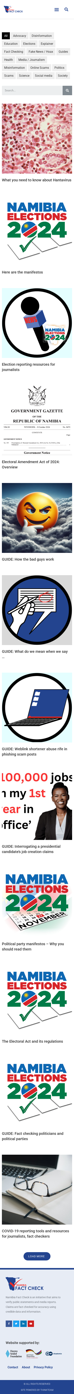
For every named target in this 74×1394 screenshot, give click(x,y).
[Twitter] (16, 1324)
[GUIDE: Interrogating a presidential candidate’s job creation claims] (37, 805)
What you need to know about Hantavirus (36, 180)
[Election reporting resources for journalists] (37, 323)
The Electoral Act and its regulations (32, 1041)
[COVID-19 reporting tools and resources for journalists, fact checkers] (37, 1190)
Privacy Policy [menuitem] (43, 1367)
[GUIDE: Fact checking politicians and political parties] (37, 1092)
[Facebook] (9, 1324)
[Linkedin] (23, 1324)
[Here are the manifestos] (37, 231)
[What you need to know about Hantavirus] (37, 139)
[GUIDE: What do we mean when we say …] (37, 610)
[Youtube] (31, 1324)
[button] (56, 9)
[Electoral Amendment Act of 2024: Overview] (37, 420)
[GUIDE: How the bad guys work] (37, 518)
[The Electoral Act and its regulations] (37, 1000)
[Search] (67, 90)
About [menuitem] (26, 1367)
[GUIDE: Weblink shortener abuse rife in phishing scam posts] (37, 708)
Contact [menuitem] (13, 1367)
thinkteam (46, 1390)
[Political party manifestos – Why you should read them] (37, 902)
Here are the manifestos (22, 272)
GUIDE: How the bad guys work (28, 559)
